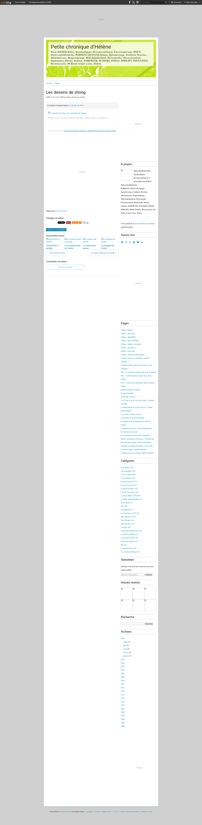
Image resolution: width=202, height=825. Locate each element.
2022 (123, 670)
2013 (123, 701)
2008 (123, 719)
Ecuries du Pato (61, 211)
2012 (123, 705)
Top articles (90, 811)
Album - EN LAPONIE (130, 340)
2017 (123, 687)
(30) (126, 527)
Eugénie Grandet (127, 393)
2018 (123, 684)
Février (125, 652)
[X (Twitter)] (133, 2)
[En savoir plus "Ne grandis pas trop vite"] (150, 605)
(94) (130, 495)
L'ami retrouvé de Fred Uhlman (132, 417)
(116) (129, 492)
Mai (124, 645)
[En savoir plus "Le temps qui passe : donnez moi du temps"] (138, 593)
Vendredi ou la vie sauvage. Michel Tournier (137, 453)
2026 (123, 638)
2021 (123, 673)
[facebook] (129, 2)
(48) (127, 509)
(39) (130, 513)
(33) (127, 523)
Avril (125, 649)
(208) (128, 474)
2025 (123, 659)
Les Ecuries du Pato (76, 105)
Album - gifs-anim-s (128, 347)
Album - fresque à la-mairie (131, 344)
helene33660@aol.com (141, 223)
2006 (123, 726)
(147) (129, 485)
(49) (124, 506)
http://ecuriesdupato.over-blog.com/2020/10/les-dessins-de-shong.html (89, 131)
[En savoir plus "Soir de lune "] (138, 605)
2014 (123, 698)
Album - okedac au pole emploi (132, 354)
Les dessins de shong (76, 113)
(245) (128, 471)
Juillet (125, 642)
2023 (123, 666)
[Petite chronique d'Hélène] (127, 175)
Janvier (125, 656)
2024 (123, 663)
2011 (123, 708)
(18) (130, 551)
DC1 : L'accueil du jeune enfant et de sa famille (138, 372)
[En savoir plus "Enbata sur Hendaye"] (127, 593)
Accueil (49, 83)
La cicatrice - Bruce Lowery (131, 414)
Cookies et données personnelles (130, 811)
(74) (131, 499)
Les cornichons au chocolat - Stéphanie (135, 435)
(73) (126, 502)
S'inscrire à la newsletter (56, 230)
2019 (123, 680)
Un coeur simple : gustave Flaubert (133, 449)
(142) (129, 488)
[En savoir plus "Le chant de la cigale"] (150, 593)
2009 (123, 715)
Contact (57, 83)
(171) (129, 481)
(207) (128, 478)
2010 (123, 712)
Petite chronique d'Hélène (81, 47)
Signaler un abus (107, 811)
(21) (124, 544)
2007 (123, 722)
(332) (127, 467)
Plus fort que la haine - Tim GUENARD (136, 442)
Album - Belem (126, 330)
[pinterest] (137, 2)
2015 (123, 694)
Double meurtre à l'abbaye (130, 389)
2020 (123, 677)
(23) (129, 534)
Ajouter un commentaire (65, 267)
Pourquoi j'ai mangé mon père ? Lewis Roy (137, 446)
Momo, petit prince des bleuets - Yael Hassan (137, 439)
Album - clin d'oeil (128, 333)
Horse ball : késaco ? (128, 396)
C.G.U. (116, 811)
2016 (123, 691)
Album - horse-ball (128, 351)
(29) (131, 530)
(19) (128, 548)
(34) (127, 520)
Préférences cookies (146, 811)
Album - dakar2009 (128, 337)
